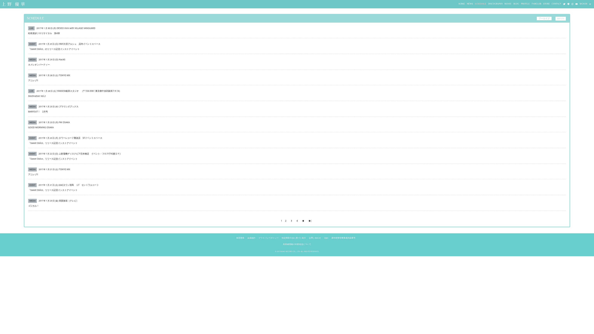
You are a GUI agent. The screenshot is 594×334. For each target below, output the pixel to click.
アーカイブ (544, 18)
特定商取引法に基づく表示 (294, 237)
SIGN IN (583, 4)
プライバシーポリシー (268, 237)
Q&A (326, 237)
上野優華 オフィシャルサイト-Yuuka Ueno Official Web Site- (13, 4)
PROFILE (525, 4)
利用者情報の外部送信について (297, 244)
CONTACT (556, 4)
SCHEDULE (480, 4)
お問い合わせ (315, 237)
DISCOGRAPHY (495, 4)
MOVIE (508, 4)
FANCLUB (536, 4)
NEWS (470, 4)
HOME (461, 4)
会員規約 (251, 237)
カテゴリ (560, 18)
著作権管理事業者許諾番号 (343, 237)
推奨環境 (240, 237)
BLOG (516, 4)
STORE (546, 4)
